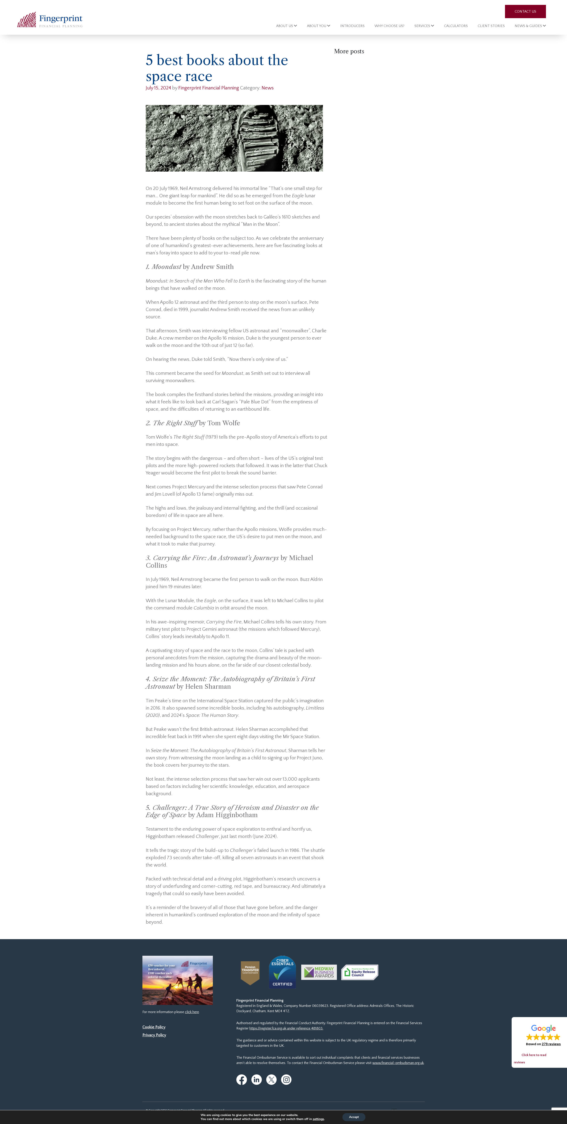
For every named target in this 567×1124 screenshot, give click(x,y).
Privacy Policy (154, 1035)
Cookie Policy (153, 1027)
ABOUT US (285, 26)
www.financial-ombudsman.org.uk (398, 1063)
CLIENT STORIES (491, 26)
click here (192, 1012)
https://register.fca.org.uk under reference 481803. (286, 1028)
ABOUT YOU (317, 26)
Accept (354, 1117)
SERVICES (422, 26)
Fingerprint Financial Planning (208, 88)
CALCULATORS (456, 26)
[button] (543, 1035)
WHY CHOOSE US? (389, 26)
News (268, 88)
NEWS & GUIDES (529, 26)
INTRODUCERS (352, 26)
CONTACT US (525, 12)
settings (318, 1119)
